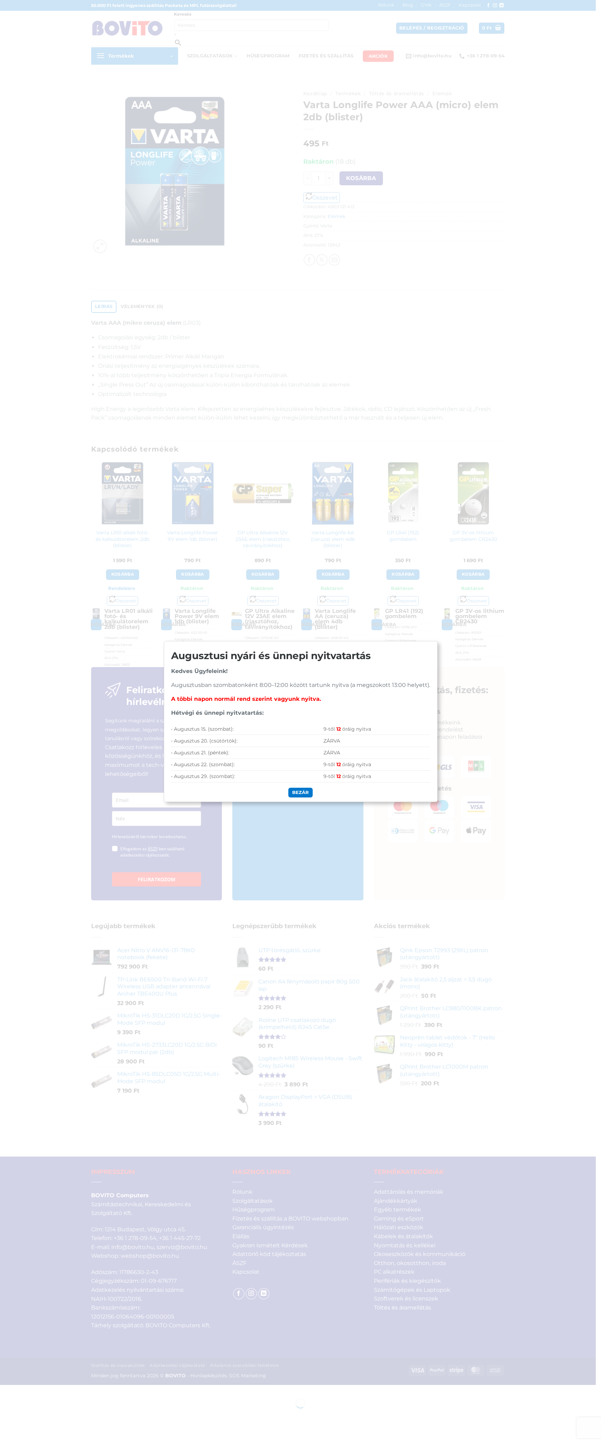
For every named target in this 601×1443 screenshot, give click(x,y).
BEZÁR (300, 792)
